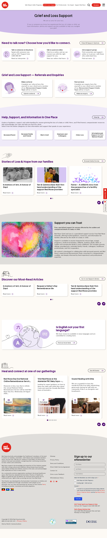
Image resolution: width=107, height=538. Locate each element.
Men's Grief (45, 135)
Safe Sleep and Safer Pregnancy (85, 480)
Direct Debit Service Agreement (60, 467)
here (44, 484)
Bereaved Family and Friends (27, 135)
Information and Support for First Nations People (97, 135)
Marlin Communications (13, 524)
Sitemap (52, 456)
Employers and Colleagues (62, 135)
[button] (34, 5)
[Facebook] (51, 481)
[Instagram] (54, 481)
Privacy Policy (54, 460)
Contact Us (53, 470)
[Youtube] (56, 481)
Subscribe (78, 498)
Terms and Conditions (57, 463)
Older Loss (80, 135)
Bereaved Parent (9, 135)
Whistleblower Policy (57, 478)
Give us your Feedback (57, 474)
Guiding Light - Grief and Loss (84, 483)
